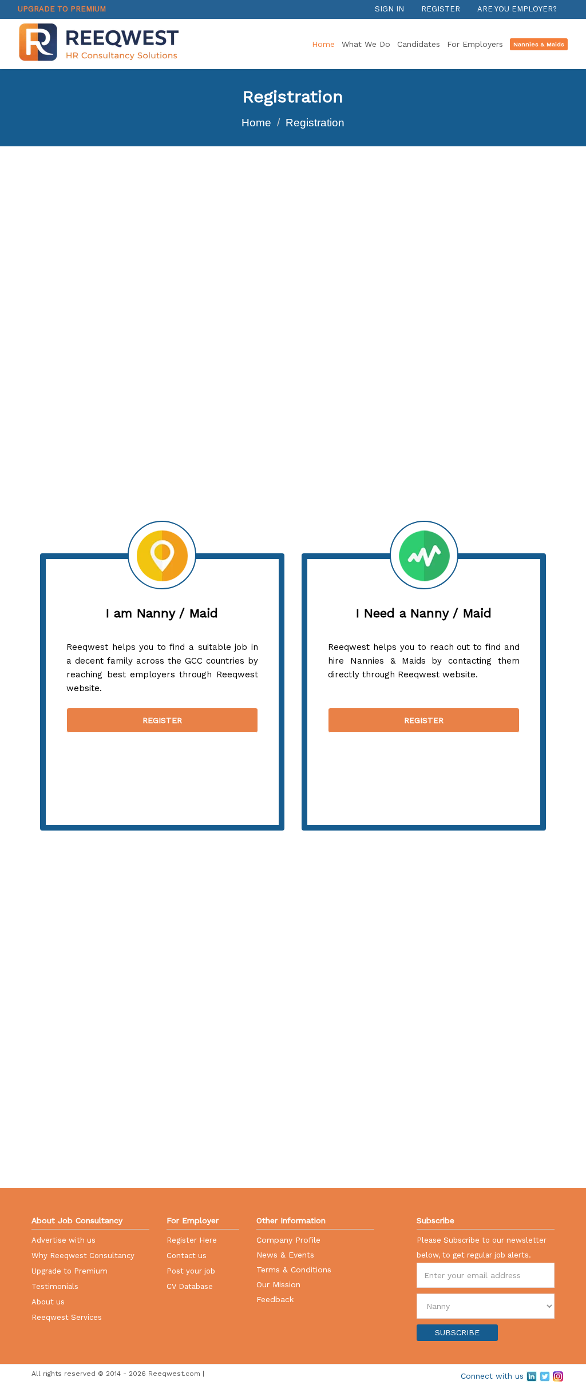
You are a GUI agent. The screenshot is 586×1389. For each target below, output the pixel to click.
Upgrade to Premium (62, 9)
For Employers (475, 44)
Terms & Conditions (293, 1269)
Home (323, 44)
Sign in (389, 9)
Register (440, 9)
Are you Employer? (517, 9)
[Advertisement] (77, 317)
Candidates (418, 44)
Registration (315, 123)
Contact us (187, 1255)
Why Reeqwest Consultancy (82, 1255)
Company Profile (288, 1239)
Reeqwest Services (66, 1317)
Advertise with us (63, 1240)
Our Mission (278, 1284)
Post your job (191, 1271)
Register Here (192, 1240)
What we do (366, 44)
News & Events (285, 1254)
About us (48, 1302)
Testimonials (54, 1286)
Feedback (275, 1299)
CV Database (190, 1286)
